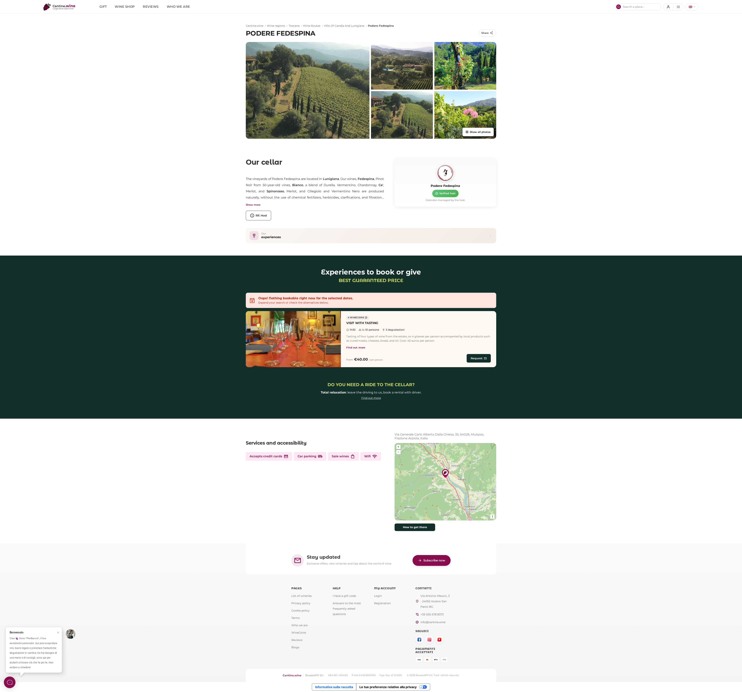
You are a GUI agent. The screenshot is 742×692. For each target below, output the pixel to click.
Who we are (178, 7)
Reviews (151, 7)
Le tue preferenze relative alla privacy (388, 687)
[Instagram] (429, 639)
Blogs (295, 647)
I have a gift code (344, 596)
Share (487, 33)
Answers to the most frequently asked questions (347, 608)
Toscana (294, 25)
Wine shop (125, 7)
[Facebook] (419, 639)
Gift (103, 7)
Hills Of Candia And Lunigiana (344, 25)
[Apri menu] (673, 6)
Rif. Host (258, 215)
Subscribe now (431, 560)
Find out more (355, 347)
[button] (293, 339)
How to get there (415, 527)
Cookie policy (300, 610)
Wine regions (276, 25)
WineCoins (298, 632)
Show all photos (478, 132)
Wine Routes (311, 25)
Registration (382, 603)
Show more (253, 204)
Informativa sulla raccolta (334, 687)
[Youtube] (439, 639)
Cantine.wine (254, 25)
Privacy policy (300, 603)
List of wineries (301, 596)
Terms (295, 618)
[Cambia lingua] (692, 6)
